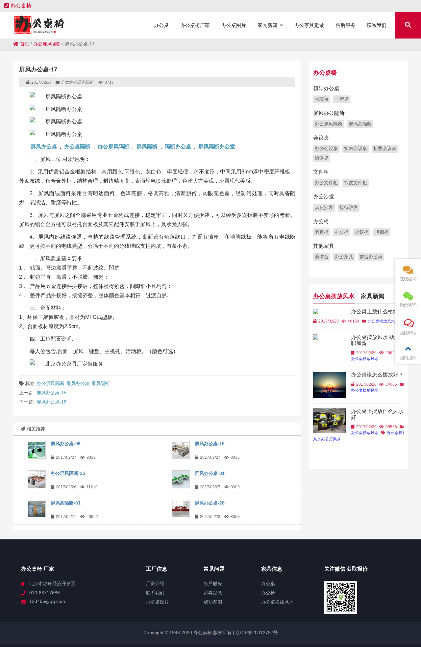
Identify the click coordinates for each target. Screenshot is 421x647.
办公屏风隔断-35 (68, 473)
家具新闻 (372, 296)
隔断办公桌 (178, 146)
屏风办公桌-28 (210, 502)
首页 (24, 43)
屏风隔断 (147, 146)
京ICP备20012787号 (256, 632)
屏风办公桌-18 (51, 401)
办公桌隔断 (77, 146)
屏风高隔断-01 (66, 502)
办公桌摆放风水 (334, 296)
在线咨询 (408, 278)
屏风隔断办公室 (216, 146)
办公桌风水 (331, 439)
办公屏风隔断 (47, 43)
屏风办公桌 (44, 146)
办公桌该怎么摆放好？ (377, 374)
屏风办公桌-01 (210, 473)
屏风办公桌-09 (66, 443)
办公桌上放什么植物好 (377, 311)
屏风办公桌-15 (51, 392)
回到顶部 (408, 357)
